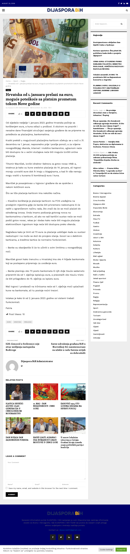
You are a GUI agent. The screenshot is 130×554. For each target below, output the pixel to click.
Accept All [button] (121, 550)
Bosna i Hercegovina (102, 193)
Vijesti (96, 327)
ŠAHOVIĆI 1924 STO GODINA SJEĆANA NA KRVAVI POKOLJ (71, 406)
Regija (8, 90)
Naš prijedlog (99, 271)
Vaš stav (96, 323)
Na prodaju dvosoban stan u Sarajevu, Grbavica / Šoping (105, 112)
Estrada (96, 215)
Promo (96, 293)
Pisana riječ (98, 282)
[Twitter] (61, 537)
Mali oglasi (98, 256)
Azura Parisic (99, 142)
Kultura (96, 249)
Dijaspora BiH (99, 204)
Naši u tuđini (98, 275)
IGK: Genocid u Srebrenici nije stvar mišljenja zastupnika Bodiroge (22, 346)
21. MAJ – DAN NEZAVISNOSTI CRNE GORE (44, 406)
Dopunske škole (100, 208)
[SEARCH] (121, 23)
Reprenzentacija (100, 304)
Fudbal (96, 223)
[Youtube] (77, 537)
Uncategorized (99, 319)
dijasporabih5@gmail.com (70, 530)
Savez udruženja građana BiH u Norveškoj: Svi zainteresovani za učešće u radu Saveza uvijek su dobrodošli (68, 348)
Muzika (96, 267)
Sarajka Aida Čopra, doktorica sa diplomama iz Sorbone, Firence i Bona (108, 144)
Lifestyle (97, 252)
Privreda (96, 289)
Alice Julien (98, 168)
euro (9, 322)
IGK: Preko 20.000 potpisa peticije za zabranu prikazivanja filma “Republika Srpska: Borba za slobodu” (106, 157)
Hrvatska (17, 322)
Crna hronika (99, 200)
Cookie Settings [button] (106, 550)
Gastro (96, 226)
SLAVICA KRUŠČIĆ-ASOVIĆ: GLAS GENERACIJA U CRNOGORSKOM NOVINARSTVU (15, 408)
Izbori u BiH (98, 238)
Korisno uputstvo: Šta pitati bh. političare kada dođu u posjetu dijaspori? (107, 53)
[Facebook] (53, 537)
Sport (95, 308)
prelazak (27, 322)
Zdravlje (96, 338)
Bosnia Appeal (99, 197)
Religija (96, 301)
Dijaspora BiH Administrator (18, 108)
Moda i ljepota (99, 260)
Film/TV (96, 219)
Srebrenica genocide (102, 312)
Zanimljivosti (98, 334)
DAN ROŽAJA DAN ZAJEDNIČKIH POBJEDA (17, 438)
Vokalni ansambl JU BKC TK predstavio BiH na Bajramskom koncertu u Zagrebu (107, 77)
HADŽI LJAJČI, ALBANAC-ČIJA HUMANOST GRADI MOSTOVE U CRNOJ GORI (45, 440)
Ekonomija (98, 212)
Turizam (97, 316)
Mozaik (96, 264)
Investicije (97, 234)
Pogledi (96, 286)
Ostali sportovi (99, 278)
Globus (96, 230)
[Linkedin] (69, 537)
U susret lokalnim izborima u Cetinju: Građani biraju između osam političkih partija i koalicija (72, 442)
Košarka (96, 245)
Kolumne (97, 241)
